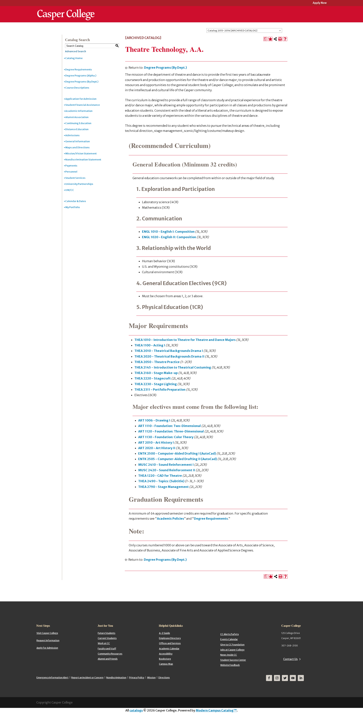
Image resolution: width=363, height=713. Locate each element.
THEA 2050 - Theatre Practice (157, 362)
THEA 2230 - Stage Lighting (155, 384)
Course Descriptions (77, 87)
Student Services (75, 178)
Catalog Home (74, 58)
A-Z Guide (164, 633)
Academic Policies (170, 518)
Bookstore (165, 658)
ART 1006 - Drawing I (154, 420)
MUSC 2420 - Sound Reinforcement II (166, 470)
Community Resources (110, 653)
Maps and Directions (77, 147)
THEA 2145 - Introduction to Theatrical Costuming (172, 367)
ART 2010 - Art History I (156, 442)
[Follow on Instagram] (277, 678)
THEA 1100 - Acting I (149, 345)
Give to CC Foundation (232, 644)
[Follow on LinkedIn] (301, 678)
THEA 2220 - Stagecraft (152, 378)
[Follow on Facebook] (269, 678)
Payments (71, 165)
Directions (164, 677)
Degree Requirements (78, 69)
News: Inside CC (228, 654)
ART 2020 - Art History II (156, 448)
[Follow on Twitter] (285, 678)
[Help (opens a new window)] (285, 39)
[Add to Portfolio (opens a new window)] (270, 39)
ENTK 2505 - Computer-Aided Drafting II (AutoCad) (177, 459)
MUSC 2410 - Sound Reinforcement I (166, 465)
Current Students (107, 638)
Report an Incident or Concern (87, 677)
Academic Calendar (169, 648)
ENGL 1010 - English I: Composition (168, 231)
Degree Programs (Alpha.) (80, 75)
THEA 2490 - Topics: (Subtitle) (161, 481)
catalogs (136, 710)
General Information (77, 141)
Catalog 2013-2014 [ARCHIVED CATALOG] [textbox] (232, 30)
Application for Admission (80, 98)
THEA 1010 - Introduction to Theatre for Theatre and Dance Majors (185, 340)
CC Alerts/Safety (229, 634)
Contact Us (290, 659)
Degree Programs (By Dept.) (81, 81)
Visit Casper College (47, 633)
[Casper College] (66, 11)
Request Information (47, 640)
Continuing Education (78, 123)
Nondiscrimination (116, 677)
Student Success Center (233, 660)
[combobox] (244, 30)
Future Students (106, 633)
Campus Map (166, 663)
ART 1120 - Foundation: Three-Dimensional (171, 431)
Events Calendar (229, 639)
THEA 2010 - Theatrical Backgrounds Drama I (168, 351)
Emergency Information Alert (52, 677)
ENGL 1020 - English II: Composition (169, 237)
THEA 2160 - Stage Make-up (156, 373)
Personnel (71, 171)
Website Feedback (230, 665)
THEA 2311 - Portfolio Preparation (159, 389)
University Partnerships (79, 184)
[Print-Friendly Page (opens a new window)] (280, 39)
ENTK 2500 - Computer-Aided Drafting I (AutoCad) (177, 453)
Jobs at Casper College (232, 649)
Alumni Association (76, 117)
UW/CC (69, 190)
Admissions (72, 135)
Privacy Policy (136, 677)
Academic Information (78, 111)
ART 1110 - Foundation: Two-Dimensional (169, 426)
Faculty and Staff (107, 648)
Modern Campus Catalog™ (216, 710)
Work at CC (104, 643)
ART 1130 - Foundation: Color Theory (165, 437)
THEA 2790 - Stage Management (163, 487)
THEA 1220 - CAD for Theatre (160, 475)
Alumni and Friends (108, 658)
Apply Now (320, 3)
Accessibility (165, 653)
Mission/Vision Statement (81, 153)
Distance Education (76, 129)
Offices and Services (170, 643)
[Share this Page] (275, 39)
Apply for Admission (47, 647)
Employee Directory (170, 638)
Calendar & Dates (75, 201)
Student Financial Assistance (82, 105)
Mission (151, 677)
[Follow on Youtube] (293, 678)
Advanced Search (75, 51)
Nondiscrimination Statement (83, 159)
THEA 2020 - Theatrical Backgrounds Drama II (169, 356)
